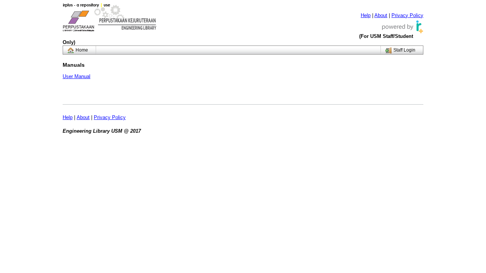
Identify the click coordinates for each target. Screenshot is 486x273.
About (380, 15)
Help (366, 15)
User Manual (76, 76)
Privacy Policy (407, 15)
